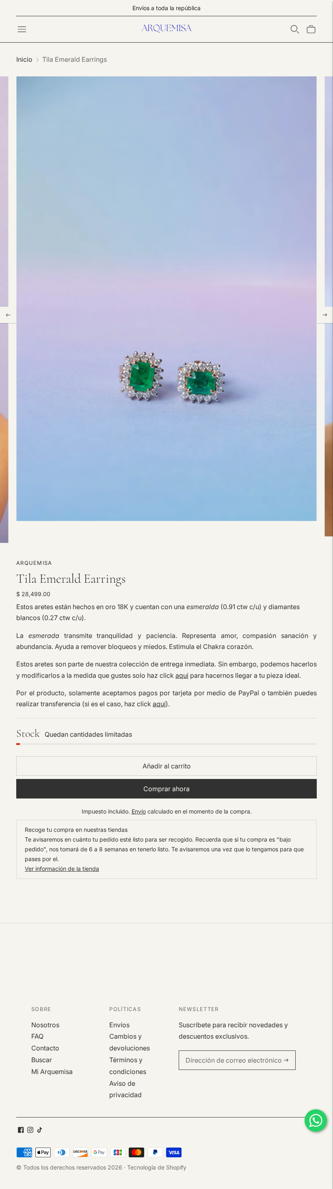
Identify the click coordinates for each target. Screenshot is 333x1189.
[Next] (325, 315)
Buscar (41, 1060)
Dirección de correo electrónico (228, 1051)
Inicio (24, 59)
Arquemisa (34, 563)
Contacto (45, 1048)
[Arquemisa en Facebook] (21, 1130)
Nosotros (45, 1025)
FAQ (37, 1036)
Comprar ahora (166, 789)
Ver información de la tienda (62, 868)
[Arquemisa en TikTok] (40, 1130)
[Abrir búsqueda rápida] (295, 29)
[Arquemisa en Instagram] (30, 1130)
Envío (139, 811)
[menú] (22, 29)
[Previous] (8, 315)
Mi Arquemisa (52, 1071)
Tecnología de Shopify (156, 1167)
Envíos (119, 1025)
